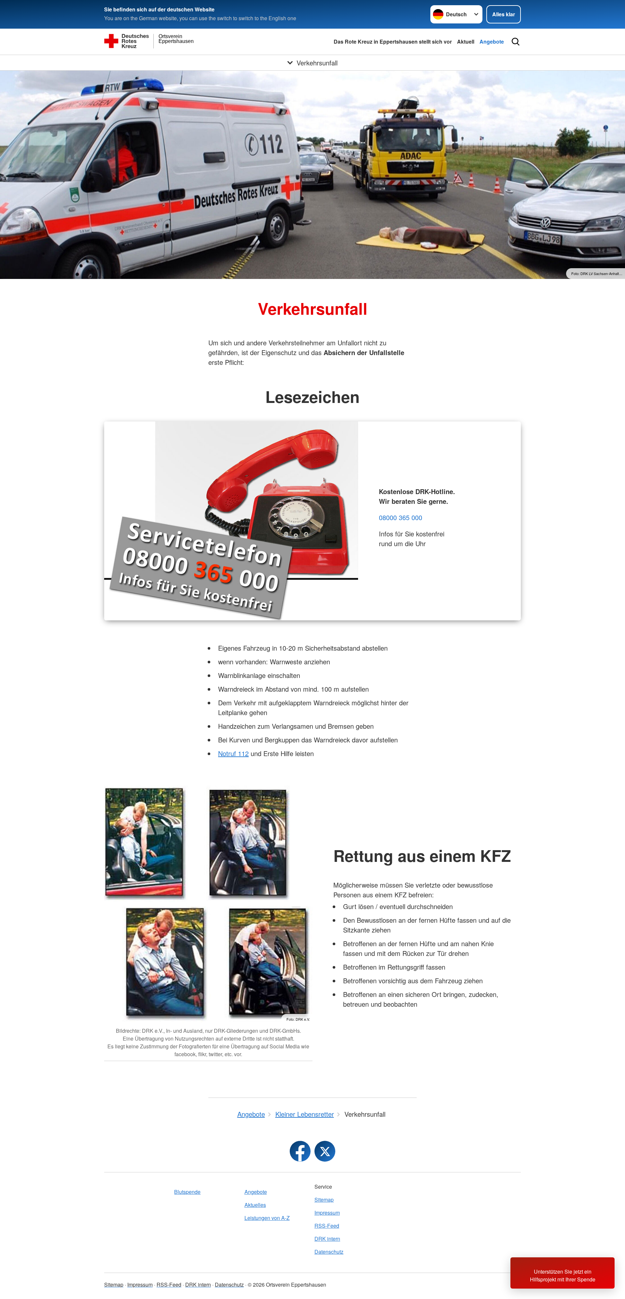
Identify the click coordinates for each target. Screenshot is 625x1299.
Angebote (491, 41)
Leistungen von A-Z (267, 1218)
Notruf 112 (233, 753)
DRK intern (327, 1238)
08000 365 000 (400, 517)
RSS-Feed (326, 1225)
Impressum (327, 1212)
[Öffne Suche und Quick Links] (515, 41)
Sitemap (324, 1199)
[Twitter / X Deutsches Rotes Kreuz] (324, 1151)
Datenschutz (328, 1251)
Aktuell (465, 41)
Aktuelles (255, 1205)
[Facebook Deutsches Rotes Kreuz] (300, 1151)
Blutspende (187, 1191)
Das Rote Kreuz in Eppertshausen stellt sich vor (393, 41)
